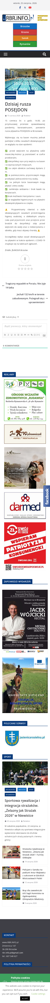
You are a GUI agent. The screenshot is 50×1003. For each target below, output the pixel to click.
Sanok (25, 38)
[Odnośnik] (31, 334)
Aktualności (10, 93)
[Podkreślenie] (11, 334)
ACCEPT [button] (25, 998)
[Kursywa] (8, 334)
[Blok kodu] (28, 334)
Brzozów (25, 26)
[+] (38, 335)
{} (35, 335)
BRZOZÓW (22, 93)
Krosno (25, 32)
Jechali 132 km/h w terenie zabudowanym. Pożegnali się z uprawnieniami (28, 298)
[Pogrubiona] (5, 334)
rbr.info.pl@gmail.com (12, 952)
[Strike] (15, 334)
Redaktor (27, 115)
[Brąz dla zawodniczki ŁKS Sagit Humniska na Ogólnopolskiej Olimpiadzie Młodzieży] (11, 896)
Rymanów (25, 44)
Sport (31, 93)
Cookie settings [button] (38, 993)
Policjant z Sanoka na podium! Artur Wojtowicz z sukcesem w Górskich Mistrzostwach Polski (34, 874)
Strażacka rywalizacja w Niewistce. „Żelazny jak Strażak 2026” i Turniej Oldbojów (33, 853)
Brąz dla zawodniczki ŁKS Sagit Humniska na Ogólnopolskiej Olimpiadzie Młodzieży (33, 894)
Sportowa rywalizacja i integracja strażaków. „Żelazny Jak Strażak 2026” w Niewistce (22, 808)
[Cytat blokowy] (25, 334)
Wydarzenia (10, 98)
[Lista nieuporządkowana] (21, 334)
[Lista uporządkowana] (18, 334)
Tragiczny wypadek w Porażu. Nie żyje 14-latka (26, 285)
